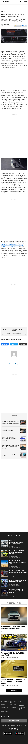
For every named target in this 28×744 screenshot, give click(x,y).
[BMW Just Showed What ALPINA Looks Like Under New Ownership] (23, 428)
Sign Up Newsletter (21, 705)
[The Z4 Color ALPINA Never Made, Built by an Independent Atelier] (4, 561)
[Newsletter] (20, 1)
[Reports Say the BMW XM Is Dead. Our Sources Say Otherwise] (4, 551)
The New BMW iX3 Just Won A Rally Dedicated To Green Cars (18, 571)
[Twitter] (12, 729)
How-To (3, 11)
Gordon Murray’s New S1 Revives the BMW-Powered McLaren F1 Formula (10, 446)
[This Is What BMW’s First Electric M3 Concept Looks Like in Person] (23, 420)
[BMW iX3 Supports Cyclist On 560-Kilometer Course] (4, 580)
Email (24, 344)
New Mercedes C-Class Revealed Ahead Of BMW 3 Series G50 (9, 438)
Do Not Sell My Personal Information (22, 708)
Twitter (14, 344)
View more (13, 690)
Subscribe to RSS (4, 707)
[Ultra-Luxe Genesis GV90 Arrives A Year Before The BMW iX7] (4, 589)
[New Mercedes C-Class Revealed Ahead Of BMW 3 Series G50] (23, 436)
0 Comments (25, 25)
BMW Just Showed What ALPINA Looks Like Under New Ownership (10, 430)
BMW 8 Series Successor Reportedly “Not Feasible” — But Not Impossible (17, 542)
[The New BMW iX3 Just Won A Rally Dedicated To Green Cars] (4, 571)
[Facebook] (9, 729)
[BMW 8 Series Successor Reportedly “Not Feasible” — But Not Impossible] (4, 541)
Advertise (3, 704)
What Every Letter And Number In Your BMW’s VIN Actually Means (13, 681)
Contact (20, 701)
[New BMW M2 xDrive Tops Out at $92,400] (23, 452)
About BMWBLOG (5, 701)
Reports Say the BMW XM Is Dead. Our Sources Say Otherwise (17, 552)
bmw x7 (8, 339)
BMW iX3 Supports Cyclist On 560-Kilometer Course (17, 580)
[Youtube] (15, 729)
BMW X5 (3, 339)
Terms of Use (13, 704)
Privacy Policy (13, 707)
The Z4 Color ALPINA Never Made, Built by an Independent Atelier (17, 562)
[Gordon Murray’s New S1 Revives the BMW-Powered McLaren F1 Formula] (23, 444)
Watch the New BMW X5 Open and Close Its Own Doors (13, 628)
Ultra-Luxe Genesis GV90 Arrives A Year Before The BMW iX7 (16, 591)
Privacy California (4, 711)
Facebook (5, 344)
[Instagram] (18, 729)
